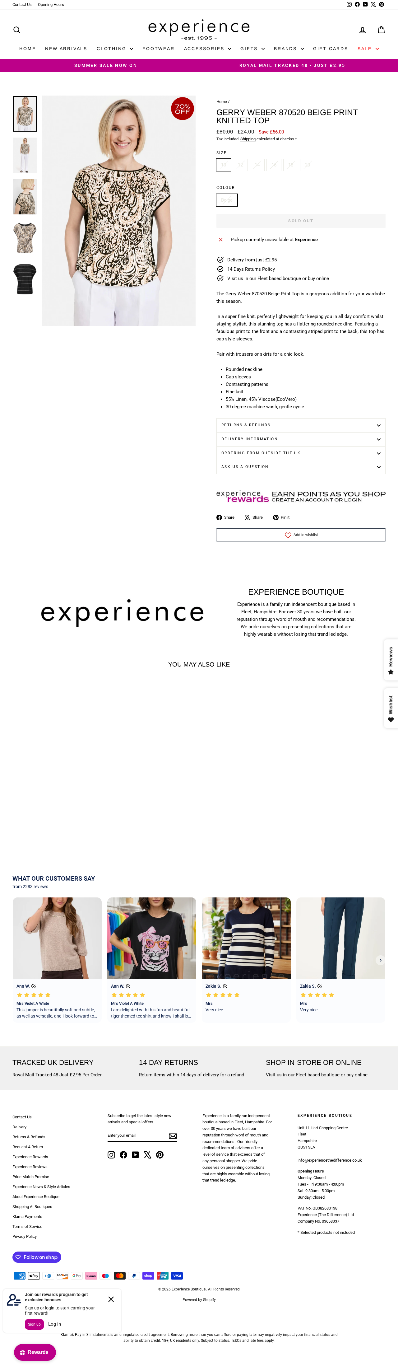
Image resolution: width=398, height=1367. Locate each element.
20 (307, 165)
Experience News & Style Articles (41, 1186)
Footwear (158, 48)
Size (221, 153)
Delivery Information (249, 439)
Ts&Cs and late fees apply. (253, 1340)
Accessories (205, 48)
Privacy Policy (24, 1236)
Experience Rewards (30, 1156)
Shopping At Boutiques (32, 1206)
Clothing (112, 48)
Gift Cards (330, 48)
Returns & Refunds (246, 425)
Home (27, 48)
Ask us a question (245, 467)
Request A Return (27, 1147)
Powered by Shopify (199, 1300)
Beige (227, 200)
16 (273, 165)
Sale (366, 48)
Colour (225, 187)
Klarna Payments (27, 1216)
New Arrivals (66, 48)
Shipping (248, 139)
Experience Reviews (30, 1166)
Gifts (250, 48)
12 (240, 165)
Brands (286, 48)
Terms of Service (27, 1226)
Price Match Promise (30, 1176)
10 (223, 165)
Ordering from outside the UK (261, 453)
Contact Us (22, 4)
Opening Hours (51, 4)
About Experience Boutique (35, 1196)
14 (257, 165)
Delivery (19, 1127)
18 (290, 165)
